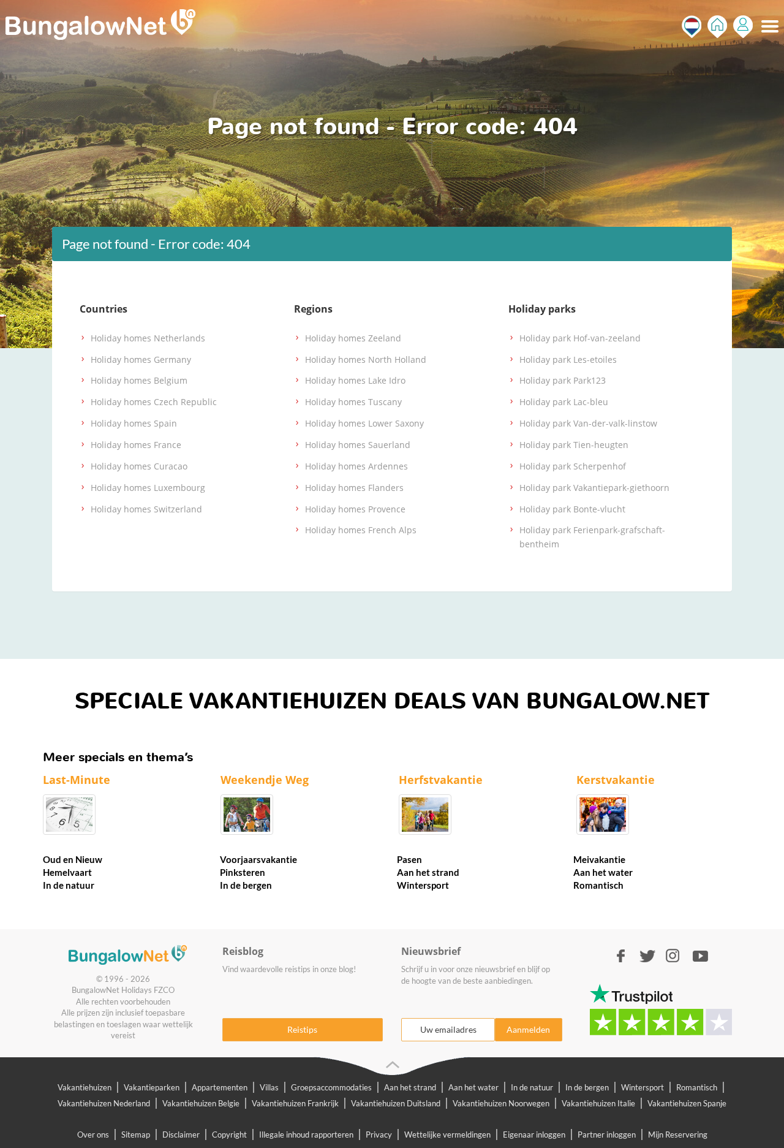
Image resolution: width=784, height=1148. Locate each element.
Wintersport (423, 885)
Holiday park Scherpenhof (572, 466)
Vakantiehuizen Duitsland (395, 1103)
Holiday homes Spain (134, 423)
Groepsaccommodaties (331, 1087)
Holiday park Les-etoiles (568, 359)
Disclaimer (181, 1134)
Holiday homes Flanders (354, 487)
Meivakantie (599, 859)
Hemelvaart (67, 872)
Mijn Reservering (677, 1134)
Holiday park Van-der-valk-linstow (588, 423)
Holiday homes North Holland (365, 359)
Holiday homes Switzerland (146, 509)
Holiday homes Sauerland (357, 444)
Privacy (379, 1134)
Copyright (229, 1134)
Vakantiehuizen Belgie (200, 1103)
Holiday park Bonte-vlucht (572, 509)
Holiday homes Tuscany (353, 402)
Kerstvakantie (615, 779)
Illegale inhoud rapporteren (306, 1134)
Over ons (93, 1134)
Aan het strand (428, 872)
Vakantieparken (151, 1087)
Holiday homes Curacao (139, 466)
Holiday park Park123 (562, 380)
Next (759, 809)
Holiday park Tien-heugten (573, 444)
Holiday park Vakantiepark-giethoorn (594, 487)
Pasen (409, 859)
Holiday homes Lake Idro (355, 380)
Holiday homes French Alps (361, 530)
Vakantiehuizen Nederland (104, 1103)
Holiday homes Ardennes (356, 466)
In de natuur (68, 885)
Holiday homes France (136, 444)
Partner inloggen (607, 1134)
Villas (269, 1087)
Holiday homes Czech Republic (154, 402)
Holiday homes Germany (141, 359)
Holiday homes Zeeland (353, 338)
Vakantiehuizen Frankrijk (295, 1103)
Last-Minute (76, 779)
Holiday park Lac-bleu (563, 402)
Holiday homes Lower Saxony (364, 423)
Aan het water (603, 872)
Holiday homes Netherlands (148, 338)
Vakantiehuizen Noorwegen (501, 1103)
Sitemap (135, 1134)
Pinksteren (242, 872)
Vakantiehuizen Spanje (686, 1103)
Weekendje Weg (265, 779)
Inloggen (743, 26)
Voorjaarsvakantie (258, 859)
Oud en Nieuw (72, 859)
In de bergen (246, 885)
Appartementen (219, 1087)
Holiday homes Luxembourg (148, 487)
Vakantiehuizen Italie (598, 1103)
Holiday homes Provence (355, 509)
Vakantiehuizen (84, 1087)
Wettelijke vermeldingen (447, 1134)
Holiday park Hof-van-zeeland (580, 338)
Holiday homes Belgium (139, 380)
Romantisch (598, 885)
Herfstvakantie (441, 779)
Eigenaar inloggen (534, 1134)
